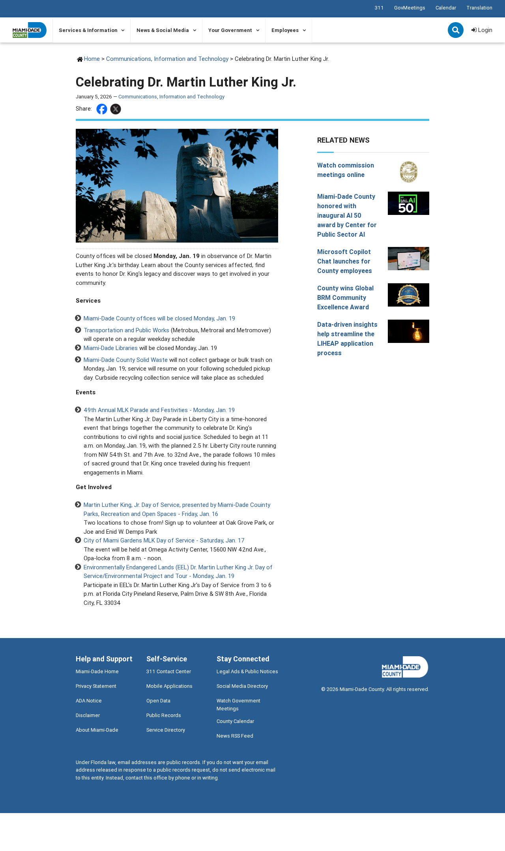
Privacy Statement (96, 686)
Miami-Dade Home (97, 671)
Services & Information (88, 30)
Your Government (230, 30)
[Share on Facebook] (103, 109)
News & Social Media (163, 30)
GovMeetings (409, 7)
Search (456, 31)
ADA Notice (89, 700)
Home (92, 58)
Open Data (158, 700)
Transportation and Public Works (126, 330)
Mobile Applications (169, 686)
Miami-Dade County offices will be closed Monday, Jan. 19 (159, 318)
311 (379, 7)
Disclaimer (88, 715)
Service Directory (165, 730)
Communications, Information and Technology (167, 58)
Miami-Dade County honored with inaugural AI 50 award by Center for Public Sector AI (347, 215)
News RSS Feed (235, 735)
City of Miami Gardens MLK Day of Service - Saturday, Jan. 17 (164, 540)
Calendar (446, 7)
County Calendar (235, 721)
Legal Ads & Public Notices (247, 671)
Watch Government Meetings (238, 704)
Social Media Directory (242, 686)
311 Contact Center (168, 671)
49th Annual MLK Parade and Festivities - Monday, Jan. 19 (159, 410)
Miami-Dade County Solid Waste (126, 359)
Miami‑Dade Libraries (111, 348)
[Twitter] (116, 109)
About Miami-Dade (97, 730)
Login (484, 30)
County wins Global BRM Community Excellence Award (345, 297)
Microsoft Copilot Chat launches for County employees (344, 261)
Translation (479, 7)
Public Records (163, 715)
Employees (285, 30)
